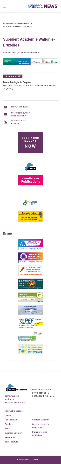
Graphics (9, 424)
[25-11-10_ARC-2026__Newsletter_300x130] (30, 262)
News (7, 428)
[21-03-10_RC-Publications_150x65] (30, 185)
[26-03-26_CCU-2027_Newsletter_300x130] (30, 275)
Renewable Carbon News (16, 24)
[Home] (43, 6)
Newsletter (10, 437)
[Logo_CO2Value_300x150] (30, 208)
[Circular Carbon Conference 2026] (30, 301)
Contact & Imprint (40, 419)
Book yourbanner (30, 143)
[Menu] (8, 6)
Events (8, 415)
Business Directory (13, 433)
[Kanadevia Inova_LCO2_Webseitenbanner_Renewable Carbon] (30, 64)
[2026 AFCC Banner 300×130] (30, 314)
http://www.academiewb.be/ (26, 52)
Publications (11, 419)
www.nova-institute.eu (15, 402)
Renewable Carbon (14, 411)
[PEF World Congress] (30, 328)
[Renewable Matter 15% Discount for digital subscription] (30, 221)
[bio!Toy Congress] (30, 354)
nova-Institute (11, 441)
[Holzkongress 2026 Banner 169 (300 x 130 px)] (30, 288)
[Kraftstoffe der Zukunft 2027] (30, 341)
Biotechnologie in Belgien (17, 82)
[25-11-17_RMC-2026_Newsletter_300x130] (30, 249)
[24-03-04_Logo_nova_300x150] (30, 172)
